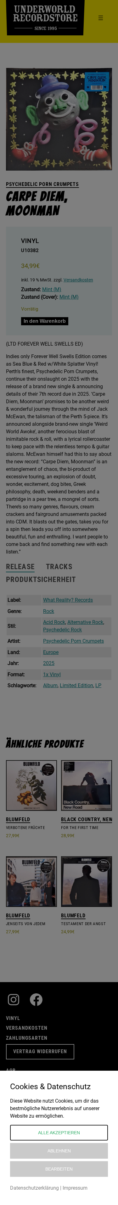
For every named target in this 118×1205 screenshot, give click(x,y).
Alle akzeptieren (59, 1132)
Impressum (75, 1188)
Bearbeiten (59, 1169)
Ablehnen (59, 1150)
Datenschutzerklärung (34, 1188)
